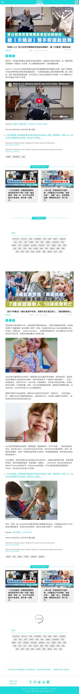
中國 (30, 239)
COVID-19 (16, 239)
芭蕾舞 (8, 156)
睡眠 (41, 248)
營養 (64, 245)
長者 (23, 156)
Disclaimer (54, 688)
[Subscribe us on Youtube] (44, 682)
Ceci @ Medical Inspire (41, 315)
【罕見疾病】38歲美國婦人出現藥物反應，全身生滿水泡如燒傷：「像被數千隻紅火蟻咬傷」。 (39, 669)
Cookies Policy (34, 688)
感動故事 (8, 50)
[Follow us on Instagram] (35, 682)
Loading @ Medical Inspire (41, 50)
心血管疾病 (55, 242)
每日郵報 (17, 532)
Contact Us (25, 688)
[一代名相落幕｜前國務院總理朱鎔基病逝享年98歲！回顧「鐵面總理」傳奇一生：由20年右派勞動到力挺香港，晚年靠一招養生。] (21, 179)
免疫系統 (62, 239)
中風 (44, 239)
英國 (27, 251)
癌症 (25, 248)
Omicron (24, 239)
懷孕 (62, 242)
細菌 (58, 248)
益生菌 (36, 248)
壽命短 (8, 556)
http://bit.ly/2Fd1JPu (12, 151)
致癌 (22, 251)
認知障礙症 (16, 156)
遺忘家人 (41, 556)
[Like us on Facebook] (31, 682)
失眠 (37, 242)
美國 (63, 248)
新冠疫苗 (26, 245)
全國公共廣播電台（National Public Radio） (31, 124)
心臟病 (48, 242)
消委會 (54, 245)
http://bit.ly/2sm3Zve (12, 145)
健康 (49, 239)
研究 (46, 248)
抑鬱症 (14, 245)
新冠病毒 (34, 245)
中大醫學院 (37, 239)
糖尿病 (52, 248)
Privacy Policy (45, 688)
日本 (48, 245)
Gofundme (27, 532)
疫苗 (19, 248)
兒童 (15, 242)
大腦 (25, 242)
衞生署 (38, 251)
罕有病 (27, 556)
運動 (44, 251)
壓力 (20, 242)
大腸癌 (31, 242)
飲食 (55, 251)
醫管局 (50, 251)
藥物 (32, 251)
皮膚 (30, 248)
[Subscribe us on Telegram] (48, 682)
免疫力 (55, 239)
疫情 (14, 248)
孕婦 (42, 242)
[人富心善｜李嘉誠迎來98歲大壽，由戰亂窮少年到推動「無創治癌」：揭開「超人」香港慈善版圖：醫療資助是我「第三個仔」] (57, 179)
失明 (14, 556)
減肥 (59, 245)
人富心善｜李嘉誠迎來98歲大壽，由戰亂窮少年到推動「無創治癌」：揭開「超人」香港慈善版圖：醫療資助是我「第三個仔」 (56, 195)
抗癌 (19, 245)
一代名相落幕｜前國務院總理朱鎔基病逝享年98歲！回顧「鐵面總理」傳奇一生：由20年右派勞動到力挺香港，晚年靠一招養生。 (21, 195)
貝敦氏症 (33, 556)
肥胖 (17, 251)
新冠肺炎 (41, 245)
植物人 (20, 556)
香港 (60, 251)
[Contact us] (39, 682)
